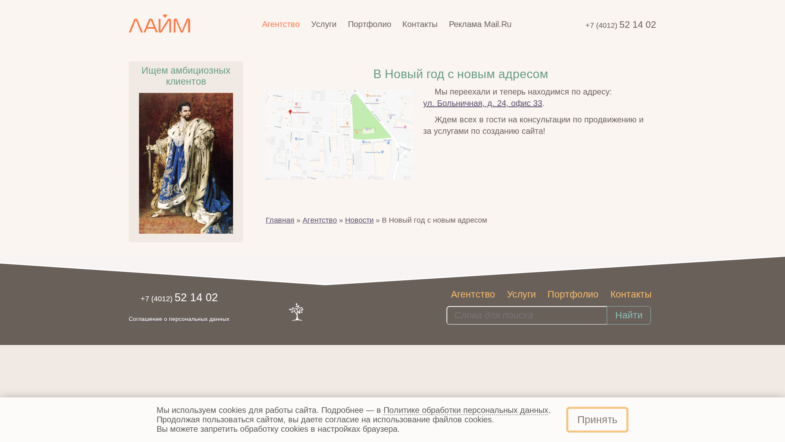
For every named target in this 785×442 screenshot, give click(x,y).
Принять (597, 419)
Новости (359, 220)
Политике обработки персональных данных (466, 410)
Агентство (320, 220)
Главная (280, 220)
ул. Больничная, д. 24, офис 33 (482, 103)
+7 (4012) (620, 25)
